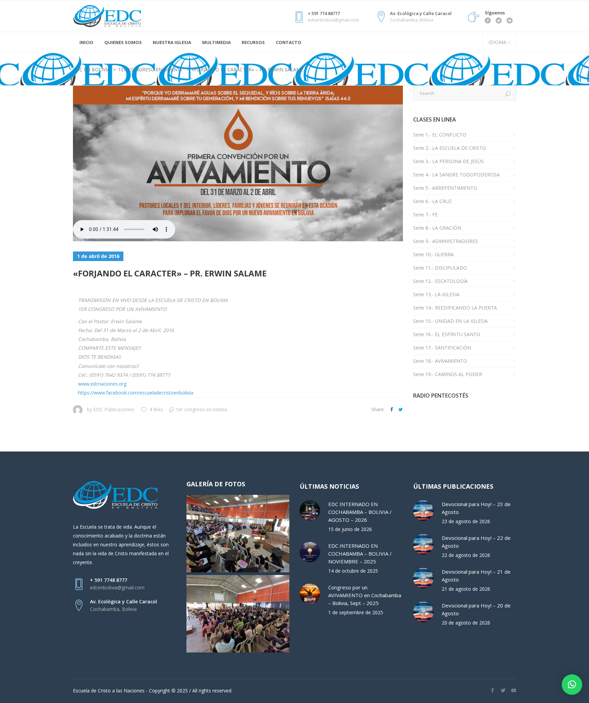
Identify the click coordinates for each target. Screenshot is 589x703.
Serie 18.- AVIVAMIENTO (440, 361)
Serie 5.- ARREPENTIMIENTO (445, 188)
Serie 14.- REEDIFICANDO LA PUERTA (455, 307)
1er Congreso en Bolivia (150, 69)
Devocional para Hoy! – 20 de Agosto (476, 609)
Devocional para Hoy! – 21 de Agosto (476, 575)
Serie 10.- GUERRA (433, 254)
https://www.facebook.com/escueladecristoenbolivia (135, 392)
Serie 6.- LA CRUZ (432, 201)
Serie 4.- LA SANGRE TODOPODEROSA (456, 174)
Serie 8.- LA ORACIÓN (437, 228)
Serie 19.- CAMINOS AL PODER (447, 374)
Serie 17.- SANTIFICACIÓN (442, 347)
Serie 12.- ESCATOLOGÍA (440, 281)
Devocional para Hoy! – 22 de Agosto (476, 541)
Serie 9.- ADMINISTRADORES (445, 241)
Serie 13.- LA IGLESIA (436, 294)
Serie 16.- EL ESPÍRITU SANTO (446, 334)
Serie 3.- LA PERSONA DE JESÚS (448, 161)
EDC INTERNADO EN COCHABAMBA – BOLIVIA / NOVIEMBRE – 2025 (360, 553)
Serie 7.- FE (425, 214)
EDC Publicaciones (113, 409)
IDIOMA (496, 42)
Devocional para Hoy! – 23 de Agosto (476, 508)
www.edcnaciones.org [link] (102, 384)
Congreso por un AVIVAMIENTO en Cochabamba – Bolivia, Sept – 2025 (364, 595)
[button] (572, 684)
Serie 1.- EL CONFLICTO (439, 134)
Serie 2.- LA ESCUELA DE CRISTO (449, 148)
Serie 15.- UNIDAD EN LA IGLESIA (450, 321)
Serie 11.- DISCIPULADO (440, 267)
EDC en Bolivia (91, 69)
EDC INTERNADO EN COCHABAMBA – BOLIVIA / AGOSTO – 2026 (360, 512)
